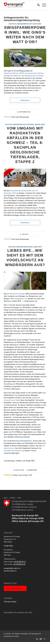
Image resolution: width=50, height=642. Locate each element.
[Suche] (37, 5)
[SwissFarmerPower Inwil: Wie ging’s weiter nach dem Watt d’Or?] (25, 58)
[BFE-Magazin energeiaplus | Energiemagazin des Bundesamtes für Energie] (21, 5)
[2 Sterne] (6, 117)
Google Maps (8, 546)
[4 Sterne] (9, 117)
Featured (37, 24)
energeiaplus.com (21, 299)
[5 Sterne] (10, 117)
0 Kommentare (32, 470)
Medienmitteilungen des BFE (18, 613)
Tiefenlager (40, 124)
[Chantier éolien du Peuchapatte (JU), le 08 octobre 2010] (25, 281)
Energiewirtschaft (25, 24)
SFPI (33, 81)
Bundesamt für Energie (16, 294)
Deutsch (12, 24)
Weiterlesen (25, 100)
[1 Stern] (4, 117)
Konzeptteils (34, 195)
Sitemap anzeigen (10, 602)
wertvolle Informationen (13, 451)
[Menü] (43, 5)
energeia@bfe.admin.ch (12, 568)
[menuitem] (37, 5)
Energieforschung (24, 247)
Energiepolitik (19, 124)
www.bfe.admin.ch (10, 571)
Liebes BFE (37, 247)
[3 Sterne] (7, 117)
